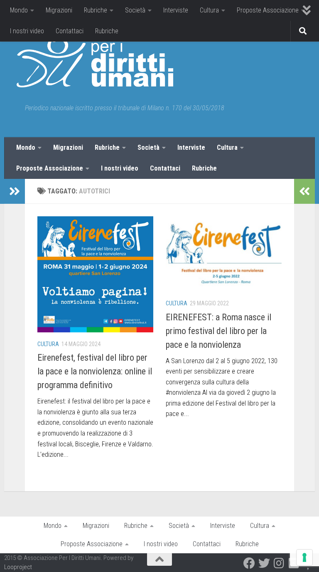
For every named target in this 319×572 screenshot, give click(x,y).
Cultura (209, 10)
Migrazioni (59, 10)
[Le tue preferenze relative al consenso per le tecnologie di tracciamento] (304, 557)
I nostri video (27, 31)
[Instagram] (279, 563)
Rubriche (95, 10)
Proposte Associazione (268, 10)
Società (135, 10)
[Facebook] (249, 563)
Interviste (175, 10)
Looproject (18, 567)
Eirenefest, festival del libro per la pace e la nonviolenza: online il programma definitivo (94, 371)
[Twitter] (264, 563)
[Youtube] (294, 563)
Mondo (19, 10)
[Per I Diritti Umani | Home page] (95, 62)
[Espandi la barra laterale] (14, 191)
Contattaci (69, 31)
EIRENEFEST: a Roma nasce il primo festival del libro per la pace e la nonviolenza (218, 331)
